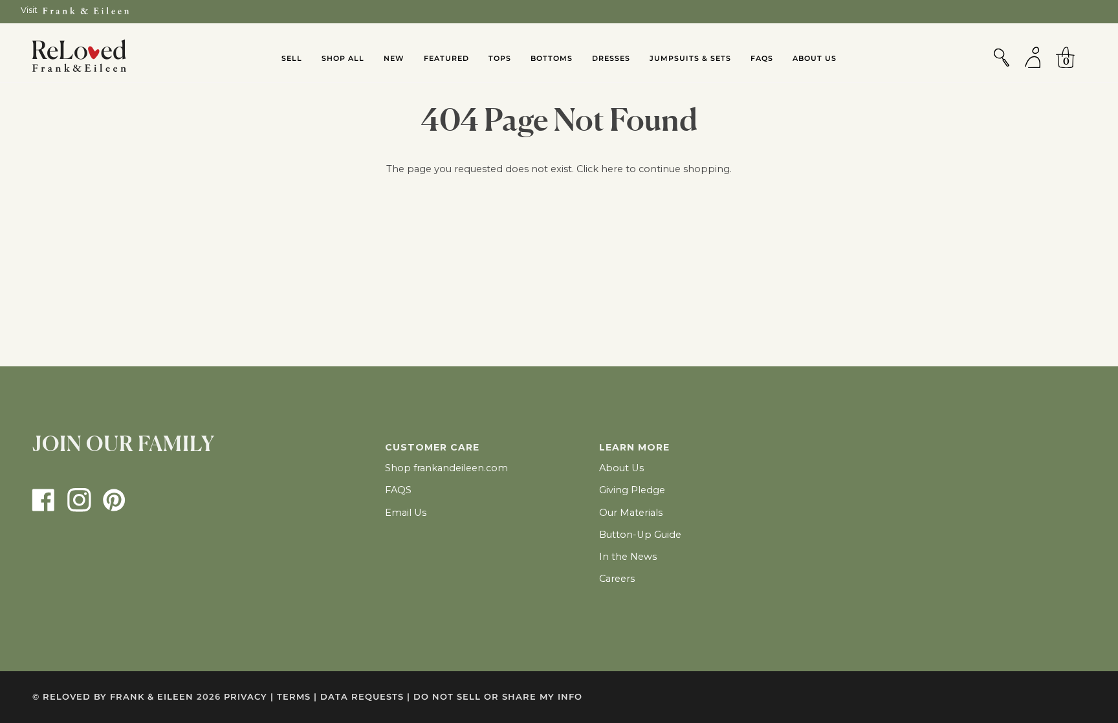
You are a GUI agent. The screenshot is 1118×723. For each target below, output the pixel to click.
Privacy (249, 697)
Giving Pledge (632, 490)
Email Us (405, 512)
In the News (628, 556)
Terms (297, 697)
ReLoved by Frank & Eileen (118, 697)
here (612, 169)
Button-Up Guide (640, 534)
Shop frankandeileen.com (446, 468)
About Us (621, 468)
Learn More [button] (634, 447)
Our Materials (631, 512)
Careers (617, 578)
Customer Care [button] (432, 447)
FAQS (398, 490)
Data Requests (365, 697)
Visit (29, 10)
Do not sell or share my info (497, 697)
